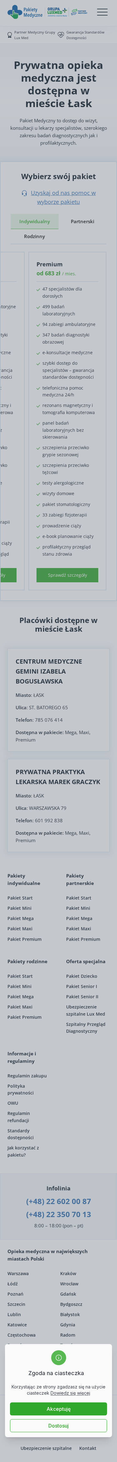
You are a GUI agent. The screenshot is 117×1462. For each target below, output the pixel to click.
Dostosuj (58, 1426)
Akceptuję (58, 1409)
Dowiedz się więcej (70, 1393)
